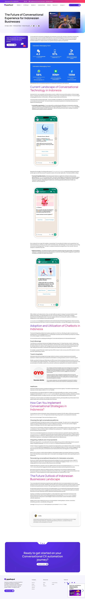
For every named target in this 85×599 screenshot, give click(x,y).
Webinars (44, 585)
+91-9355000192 (15, 1)
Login (26, 1)
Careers (33, 584)
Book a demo (11, 45)
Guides (53, 584)
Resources (55, 5)
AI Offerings (25, 5)
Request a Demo (74, 5)
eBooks (44, 582)
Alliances (33, 587)
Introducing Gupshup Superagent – (42, 1)
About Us (33, 582)
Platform (18, 5)
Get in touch (8, 590)
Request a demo (41, 564)
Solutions (33, 5)
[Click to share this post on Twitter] (36, 26)
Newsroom (33, 585)
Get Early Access (49, 1)
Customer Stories (41, 5)
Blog (44, 584)
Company (62, 5)
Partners (49, 5)
